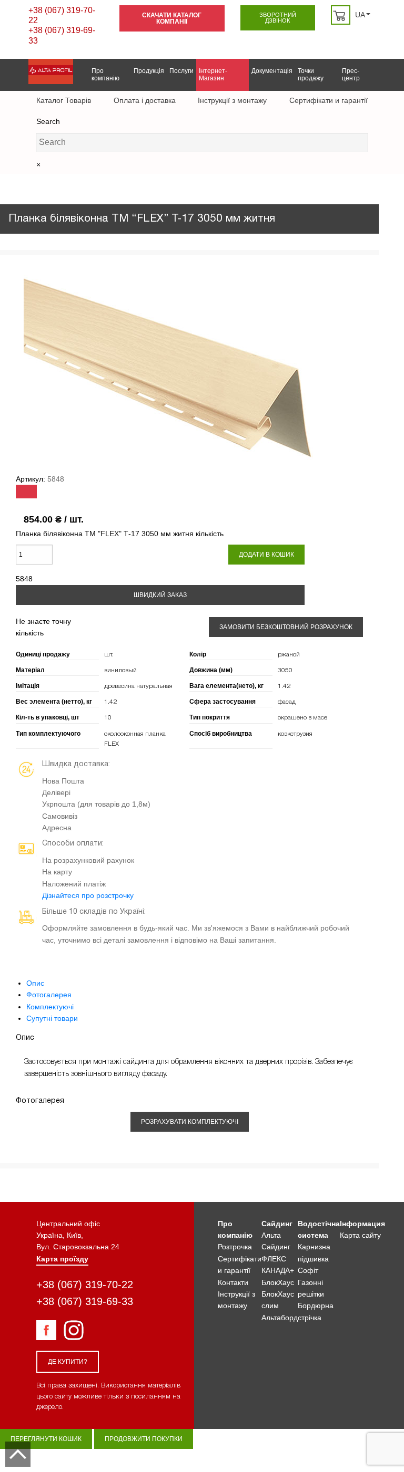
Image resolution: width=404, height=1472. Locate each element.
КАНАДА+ (277, 1270)
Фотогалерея (49, 994)
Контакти (233, 1282)
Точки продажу (311, 74)
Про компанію (105, 74)
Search (48, 121)
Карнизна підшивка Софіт (314, 1259)
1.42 (284, 686)
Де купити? (67, 1361)
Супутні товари (52, 1018)
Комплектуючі (50, 1007)
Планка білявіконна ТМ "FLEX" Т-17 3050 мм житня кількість (120, 533)
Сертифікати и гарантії (328, 100)
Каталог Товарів (63, 100)
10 (108, 718)
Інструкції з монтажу (232, 100)
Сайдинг (276, 1223)
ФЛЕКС (273, 1259)
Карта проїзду (62, 1259)
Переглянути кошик (46, 1439)
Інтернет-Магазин (213, 74)
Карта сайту (360, 1235)
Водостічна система (319, 1229)
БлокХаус (277, 1282)
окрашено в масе (302, 718)
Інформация (362, 1223)
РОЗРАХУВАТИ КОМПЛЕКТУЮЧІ (189, 1121)
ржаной (289, 654)
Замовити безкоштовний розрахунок (285, 627)
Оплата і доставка (145, 100)
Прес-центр (351, 74)
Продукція (149, 71)
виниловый (120, 670)
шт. (109, 654)
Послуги (181, 71)
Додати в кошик (266, 554)
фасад (287, 702)
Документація (271, 71)
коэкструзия (295, 734)
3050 (285, 670)
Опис (35, 983)
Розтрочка (235, 1247)
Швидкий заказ (160, 595)
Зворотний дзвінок (277, 18)
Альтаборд (279, 1317)
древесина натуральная (138, 686)
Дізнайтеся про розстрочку (88, 895)
